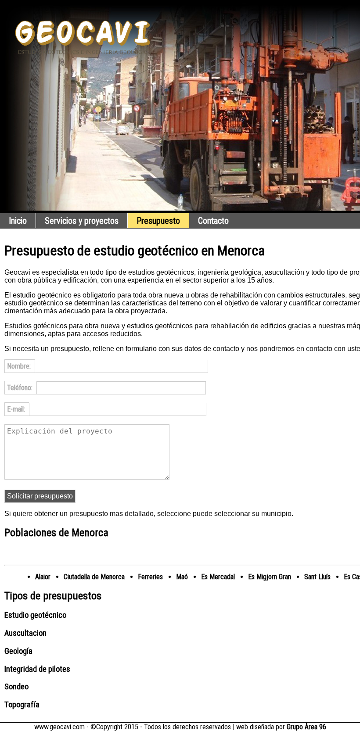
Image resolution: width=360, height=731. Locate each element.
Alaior (42, 577)
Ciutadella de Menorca (94, 577)
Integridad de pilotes (37, 669)
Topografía (22, 705)
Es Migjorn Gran (269, 577)
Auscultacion (25, 633)
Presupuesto (158, 220)
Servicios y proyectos (82, 220)
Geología (18, 651)
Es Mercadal (218, 577)
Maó (182, 577)
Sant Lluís (317, 577)
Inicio (18, 220)
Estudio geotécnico (35, 615)
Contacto (213, 220)
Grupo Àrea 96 (306, 727)
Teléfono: (20, 387)
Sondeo (16, 687)
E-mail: (17, 409)
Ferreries (150, 577)
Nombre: (19, 366)
